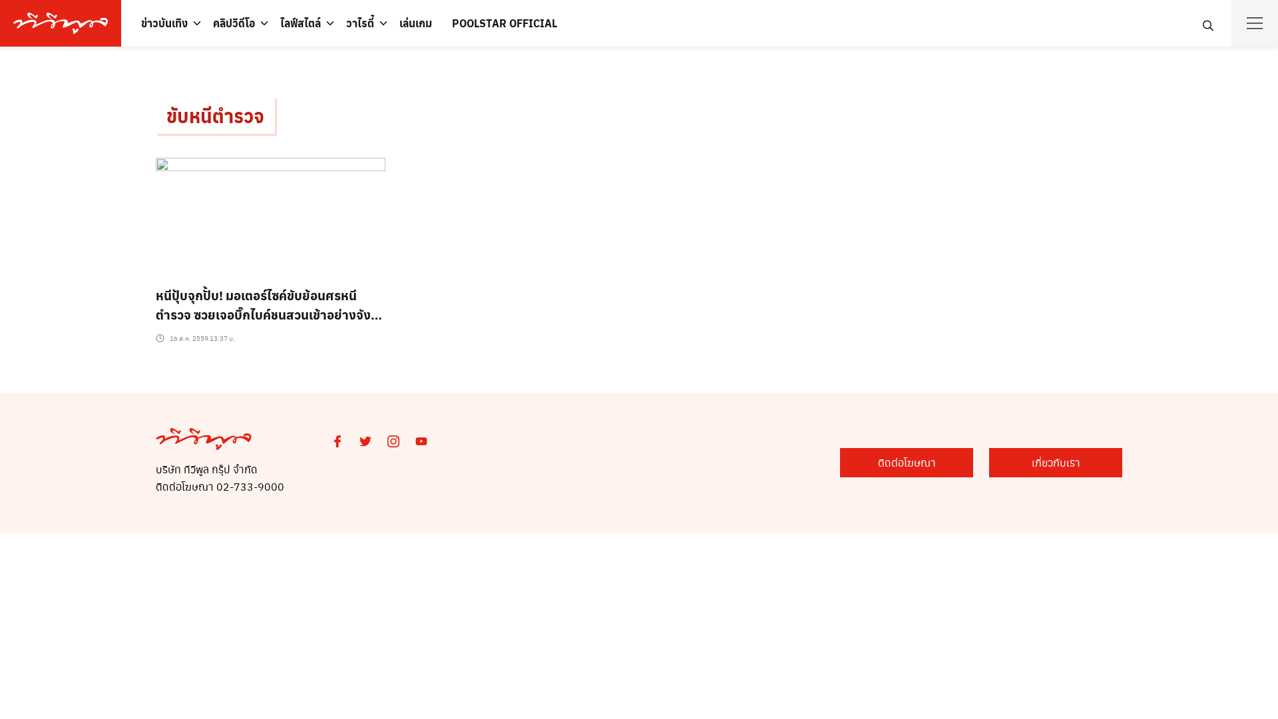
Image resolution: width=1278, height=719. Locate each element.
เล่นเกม (415, 23)
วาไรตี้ (360, 23)
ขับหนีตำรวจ (215, 115)
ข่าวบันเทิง (164, 23)
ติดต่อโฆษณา (907, 462)
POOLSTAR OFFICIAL (504, 23)
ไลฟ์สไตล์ (300, 23)
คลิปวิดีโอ (234, 23)
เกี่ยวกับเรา (1056, 462)
